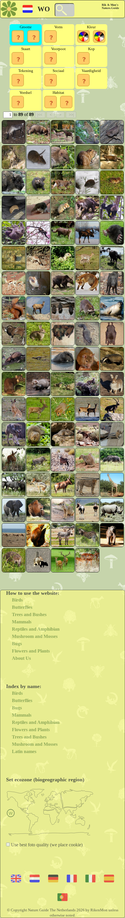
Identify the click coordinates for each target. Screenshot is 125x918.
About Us (21, 658)
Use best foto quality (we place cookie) (46, 844)
